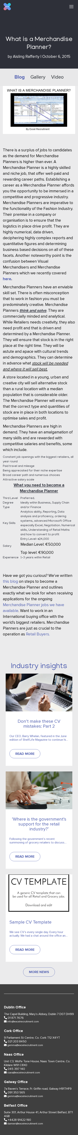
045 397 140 (16, 1068)
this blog (11, 581)
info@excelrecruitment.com (23, 1021)
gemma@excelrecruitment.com (25, 1045)
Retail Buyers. (38, 634)
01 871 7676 (16, 1017)
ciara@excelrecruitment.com (23, 1072)
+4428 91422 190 (19, 1119)
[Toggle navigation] (71, 6)
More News (39, 972)
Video (57, 77)
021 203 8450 (17, 1041)
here (7, 279)
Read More (24, 754)
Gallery (37, 77)
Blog (19, 77)
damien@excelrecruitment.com (25, 1123)
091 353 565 (16, 1092)
